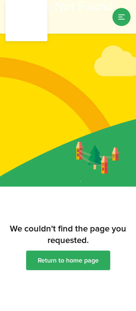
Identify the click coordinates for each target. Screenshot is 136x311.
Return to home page (68, 260)
